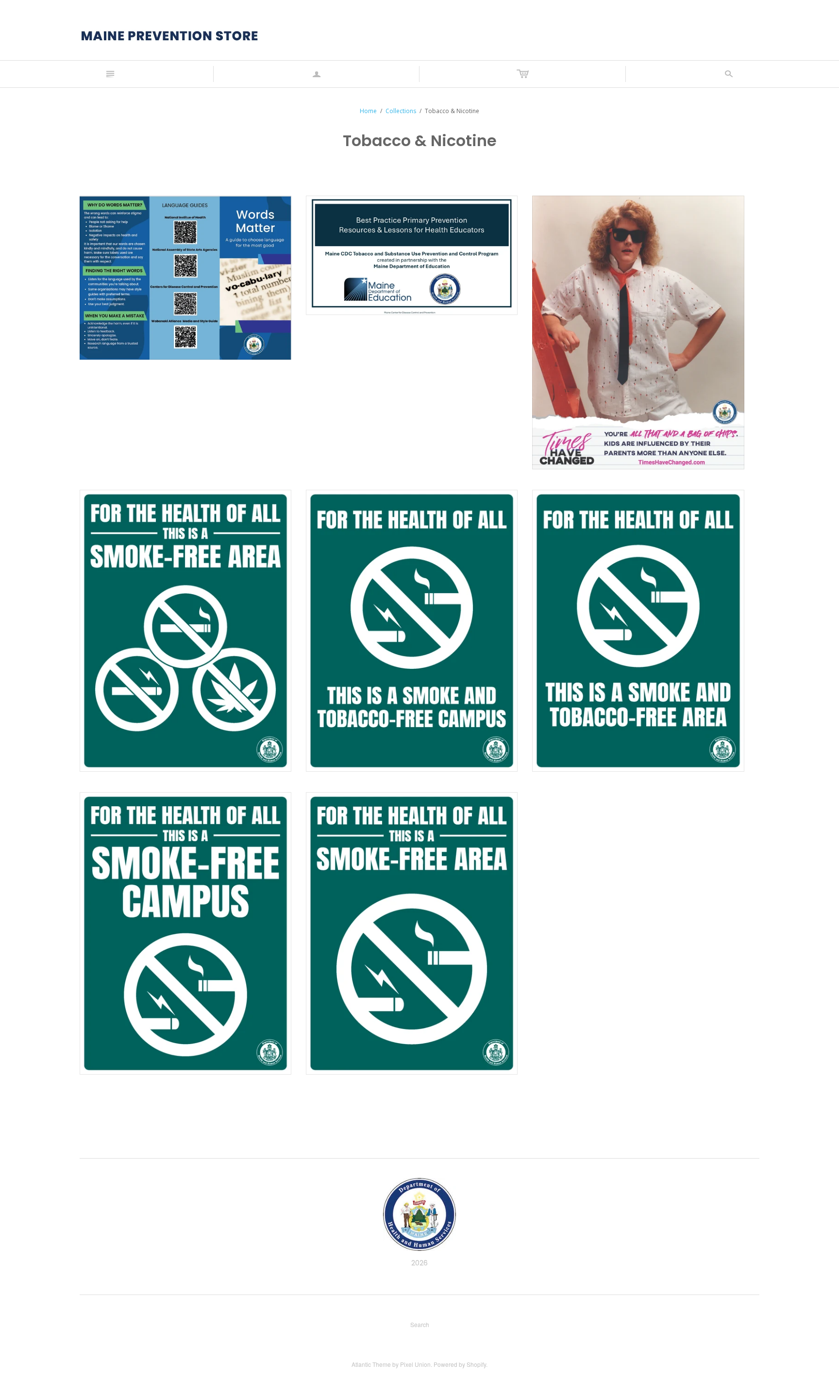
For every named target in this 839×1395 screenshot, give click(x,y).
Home (368, 111)
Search (419, 1324)
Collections (401, 111)
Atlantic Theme (371, 1364)
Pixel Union (415, 1364)
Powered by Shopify (460, 1364)
